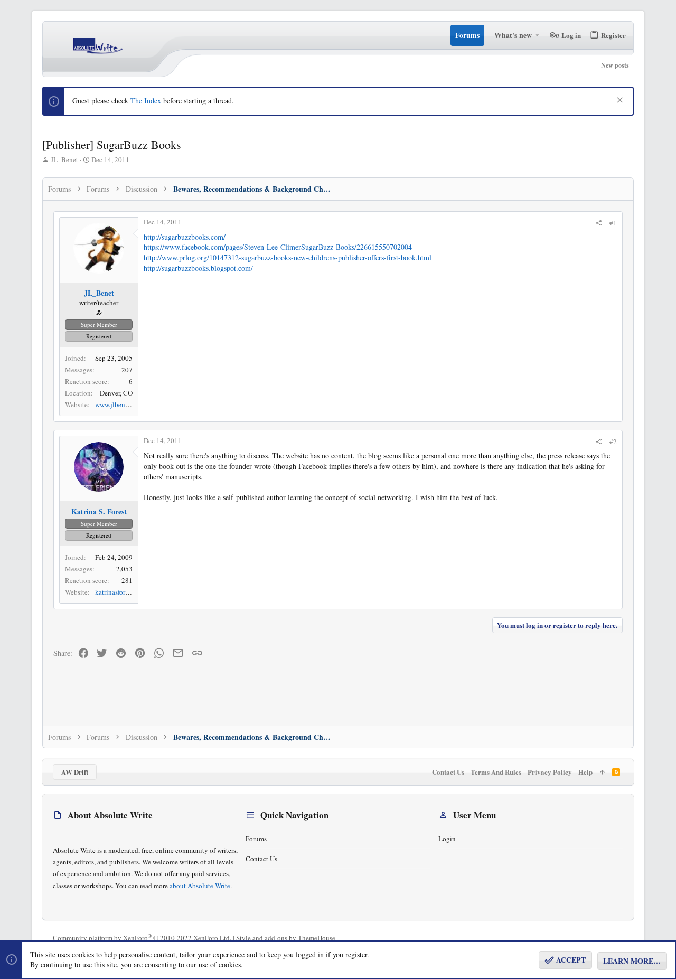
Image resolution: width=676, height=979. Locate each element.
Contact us (261, 858)
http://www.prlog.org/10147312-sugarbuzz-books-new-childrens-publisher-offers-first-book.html (287, 257)
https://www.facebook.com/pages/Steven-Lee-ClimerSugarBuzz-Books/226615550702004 (278, 247)
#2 (613, 441)
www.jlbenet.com (119, 404)
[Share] (599, 223)
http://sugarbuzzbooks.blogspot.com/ (198, 268)
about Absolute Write (200, 885)
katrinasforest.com (121, 592)
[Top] (602, 772)
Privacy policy (550, 772)
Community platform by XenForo (142, 938)
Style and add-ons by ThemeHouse (285, 938)
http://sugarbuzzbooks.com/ (185, 237)
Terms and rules (496, 772)
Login (447, 838)
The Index (145, 101)
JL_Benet (64, 159)
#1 (613, 223)
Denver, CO (116, 393)
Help (585, 772)
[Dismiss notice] (619, 101)
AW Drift (74, 772)
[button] (537, 35)
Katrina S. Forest (99, 511)
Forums (256, 838)
